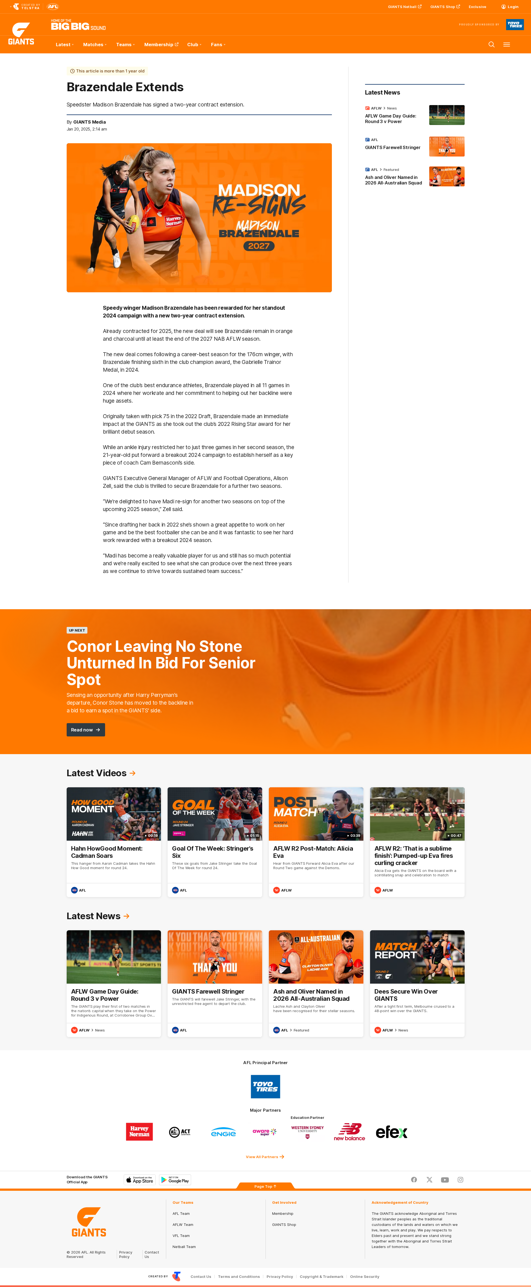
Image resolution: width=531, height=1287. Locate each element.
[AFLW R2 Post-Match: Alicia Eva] (316, 842)
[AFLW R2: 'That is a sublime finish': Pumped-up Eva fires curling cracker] (417, 842)
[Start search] (491, 44)
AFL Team (181, 1213)
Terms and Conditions (239, 1276)
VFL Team (181, 1235)
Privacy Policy (125, 1254)
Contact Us (201, 1276)
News (392, 108)
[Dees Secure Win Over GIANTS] (417, 983)
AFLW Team (183, 1224)
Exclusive (477, 6)
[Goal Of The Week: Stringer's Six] (215, 842)
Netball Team (184, 1246)
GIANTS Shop (442, 6)
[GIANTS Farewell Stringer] (415, 146)
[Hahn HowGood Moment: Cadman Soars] (114, 842)
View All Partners (262, 1157)
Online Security (364, 1276)
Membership (158, 44)
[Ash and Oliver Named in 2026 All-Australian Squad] (415, 177)
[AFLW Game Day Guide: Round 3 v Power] (415, 116)
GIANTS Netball (402, 6)
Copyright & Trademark (321, 1276)
